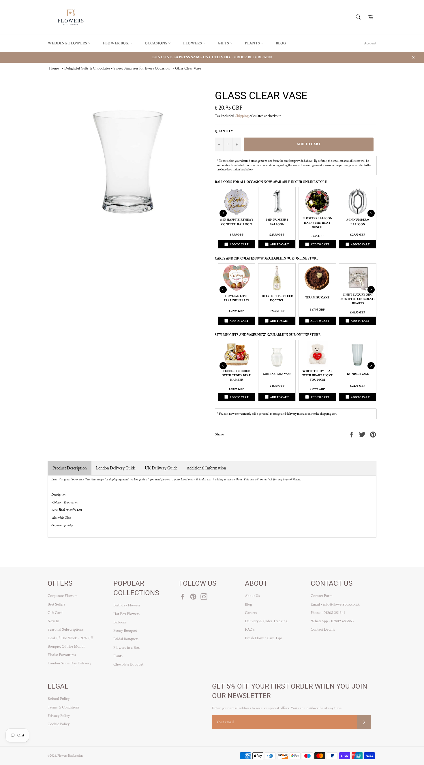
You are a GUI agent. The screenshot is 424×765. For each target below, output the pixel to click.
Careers (251, 612)
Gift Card (55, 612)
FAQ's (250, 629)
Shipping (242, 116)
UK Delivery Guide (161, 468)
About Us (252, 595)
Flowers (193, 43)
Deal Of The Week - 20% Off (70, 638)
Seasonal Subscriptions (66, 629)
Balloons (120, 622)
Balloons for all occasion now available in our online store (271, 182)
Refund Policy (59, 698)
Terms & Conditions (64, 707)
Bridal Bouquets (125, 639)
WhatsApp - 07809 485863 (332, 621)
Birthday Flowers (126, 605)
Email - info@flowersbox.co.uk (335, 604)
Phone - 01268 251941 (328, 612)
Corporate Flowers (62, 595)
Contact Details (323, 629)
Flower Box (116, 43)
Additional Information (206, 468)
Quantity (224, 131)
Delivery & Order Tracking (266, 621)
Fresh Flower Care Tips (263, 638)
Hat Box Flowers (126, 613)
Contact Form (322, 595)
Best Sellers (56, 604)
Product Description (69, 468)
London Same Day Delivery (69, 663)
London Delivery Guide (116, 468)
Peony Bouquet (125, 630)
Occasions (156, 43)
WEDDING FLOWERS (68, 43)
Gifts (224, 43)
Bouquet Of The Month (66, 646)
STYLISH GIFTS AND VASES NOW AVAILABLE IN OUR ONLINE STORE (267, 335)
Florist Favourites (62, 654)
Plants (253, 43)
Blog (281, 43)
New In (53, 621)
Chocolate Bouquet (128, 664)
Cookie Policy (59, 724)
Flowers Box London (70, 755)
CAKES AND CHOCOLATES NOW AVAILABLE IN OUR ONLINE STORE (266, 258)
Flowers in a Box (126, 647)
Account (370, 43)
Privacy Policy (59, 715)
